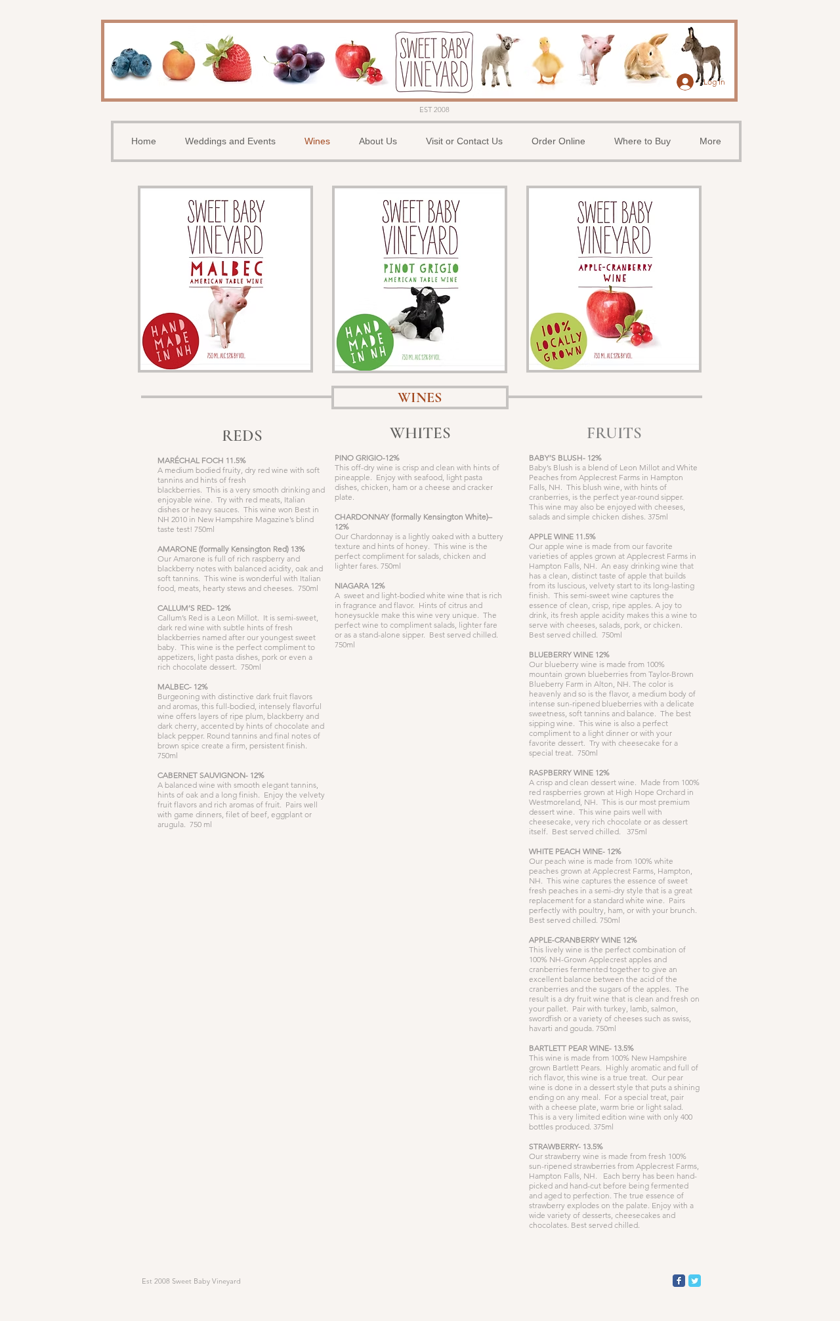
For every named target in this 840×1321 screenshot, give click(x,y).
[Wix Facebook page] (679, 1280)
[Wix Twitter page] (694, 1280)
